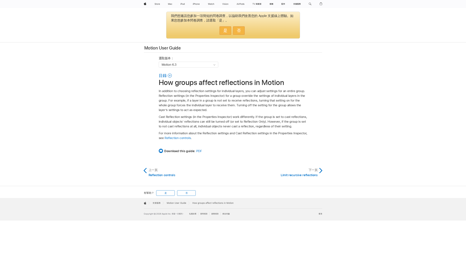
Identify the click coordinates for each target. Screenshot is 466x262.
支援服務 (157, 203)
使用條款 (204, 214)
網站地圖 (226, 214)
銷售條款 (215, 214)
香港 (320, 214)
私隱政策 (192, 214)
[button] (310, 4)
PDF (199, 151)
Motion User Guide (162, 48)
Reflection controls (178, 138)
